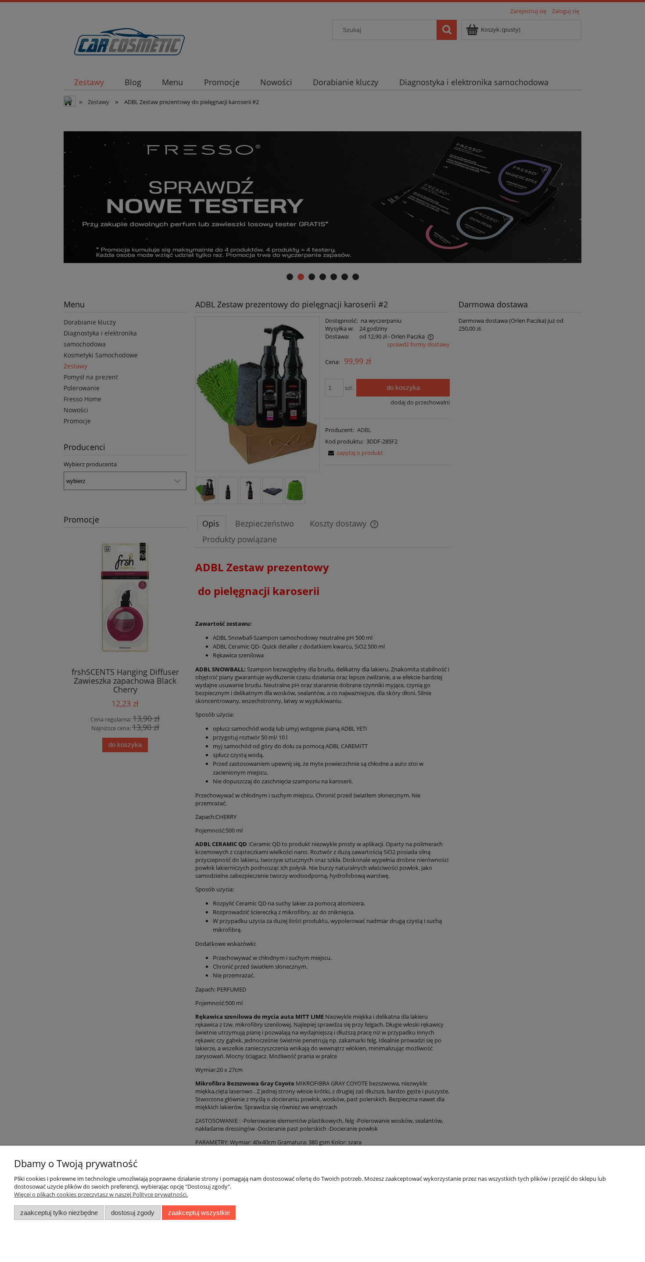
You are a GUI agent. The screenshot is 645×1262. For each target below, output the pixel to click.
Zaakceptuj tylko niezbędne (59, 1212)
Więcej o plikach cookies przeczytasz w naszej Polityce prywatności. (101, 1194)
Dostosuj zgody (132, 1212)
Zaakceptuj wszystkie (199, 1212)
